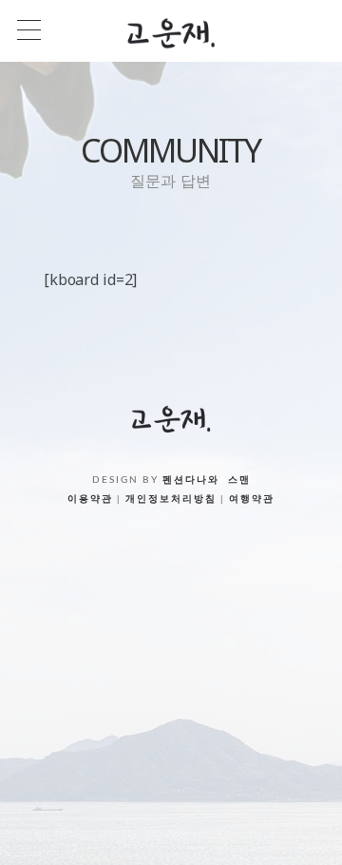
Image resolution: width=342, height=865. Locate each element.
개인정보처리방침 (171, 499)
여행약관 (252, 499)
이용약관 (90, 499)
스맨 (239, 480)
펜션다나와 (190, 480)
